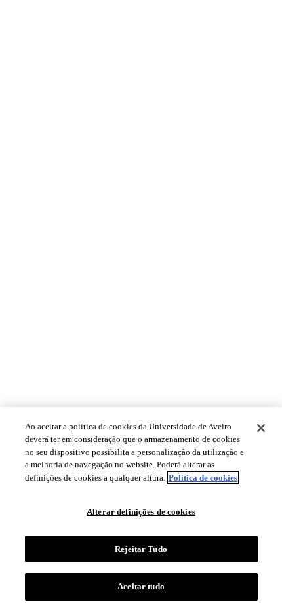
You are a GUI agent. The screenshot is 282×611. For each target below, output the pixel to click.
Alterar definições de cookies (141, 512)
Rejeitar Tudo (141, 549)
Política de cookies (203, 478)
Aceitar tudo (141, 586)
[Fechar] (261, 428)
